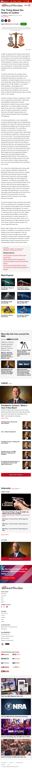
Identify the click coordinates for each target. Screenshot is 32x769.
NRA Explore (4, 629)
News (2, 16)
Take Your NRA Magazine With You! (12, 696)
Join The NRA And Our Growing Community (14, 716)
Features (6, 16)
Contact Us (3, 596)
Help (2, 600)
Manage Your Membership (7, 640)
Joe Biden (11, 250)
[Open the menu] (29, 5)
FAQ (2, 598)
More (10, 383)
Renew (14, 1)
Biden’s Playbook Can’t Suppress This (14, 259)
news (15, 250)
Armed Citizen (5, 492)
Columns (6, 418)
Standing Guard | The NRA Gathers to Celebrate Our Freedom (8, 453)
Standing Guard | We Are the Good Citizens (9, 422)
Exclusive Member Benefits (7, 636)
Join (11, 1)
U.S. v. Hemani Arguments (8, 432)
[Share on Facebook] (2, 20)
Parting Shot (6, 249)
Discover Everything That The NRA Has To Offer (15, 737)
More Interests (15, 488)
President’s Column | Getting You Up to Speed (10, 442)
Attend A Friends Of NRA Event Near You (13, 757)
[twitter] (5, 20)
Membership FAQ (5, 638)
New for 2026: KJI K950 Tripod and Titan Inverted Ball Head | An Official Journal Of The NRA (24, 353)
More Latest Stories (20, 475)
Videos (2, 621)
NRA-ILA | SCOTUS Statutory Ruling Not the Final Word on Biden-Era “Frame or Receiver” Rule (7, 355)
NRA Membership (5, 634)
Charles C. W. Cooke (14, 249)
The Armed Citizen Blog (14, 515)
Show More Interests (20, 559)
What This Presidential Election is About (14, 265)
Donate (19, 1)
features (19, 250)
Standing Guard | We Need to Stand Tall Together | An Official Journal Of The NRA (7, 372)
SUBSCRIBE (9, 578)
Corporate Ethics (19, 762)
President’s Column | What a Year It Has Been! (14, 406)
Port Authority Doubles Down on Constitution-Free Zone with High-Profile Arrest (10, 463)
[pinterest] (9, 20)
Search (2, 602)
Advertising (3, 593)
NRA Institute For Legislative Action (9, 627)
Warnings (3, 764)
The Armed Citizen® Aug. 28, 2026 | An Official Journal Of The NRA (15, 513)
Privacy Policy (4, 762)
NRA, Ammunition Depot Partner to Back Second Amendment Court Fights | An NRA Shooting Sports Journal (24, 372)
